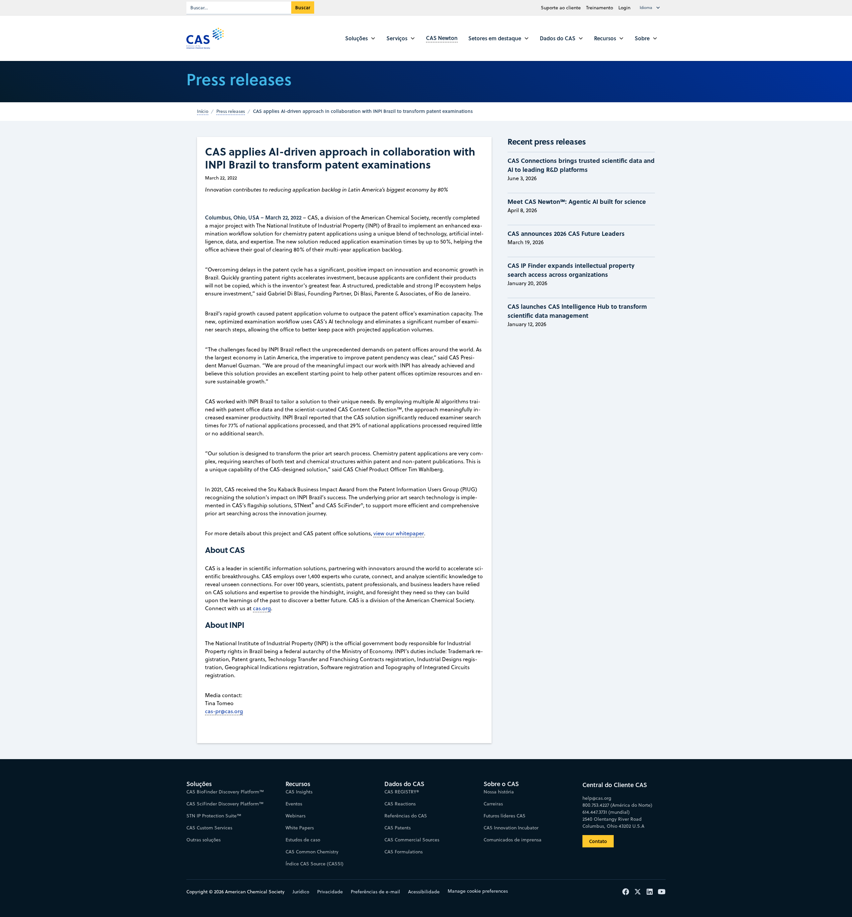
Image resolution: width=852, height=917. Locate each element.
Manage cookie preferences (478, 891)
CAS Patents (397, 827)
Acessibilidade (424, 891)
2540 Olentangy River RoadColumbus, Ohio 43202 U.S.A (613, 822)
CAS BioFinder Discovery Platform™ (225, 791)
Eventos (294, 803)
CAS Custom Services (209, 827)
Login (624, 7)
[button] (651, 7)
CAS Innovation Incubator (511, 827)
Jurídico (301, 891)
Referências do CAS (405, 815)
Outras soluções (203, 839)
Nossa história (499, 791)
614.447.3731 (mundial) (606, 812)
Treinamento (599, 7)
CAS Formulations (403, 851)
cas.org (262, 608)
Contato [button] (598, 841)
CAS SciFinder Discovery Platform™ (225, 803)
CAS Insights (299, 791)
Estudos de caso (303, 839)
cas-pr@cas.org (224, 711)
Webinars (296, 815)
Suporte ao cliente (561, 7)
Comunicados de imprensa (512, 839)
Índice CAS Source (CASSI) (314, 863)
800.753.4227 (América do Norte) (617, 805)
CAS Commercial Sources (411, 839)
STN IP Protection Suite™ (213, 815)
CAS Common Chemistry (312, 851)
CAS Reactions (400, 803)
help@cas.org (596, 798)
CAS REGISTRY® (401, 791)
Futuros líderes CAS (505, 815)
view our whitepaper (398, 533)
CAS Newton (442, 38)
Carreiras (493, 803)
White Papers (300, 827)
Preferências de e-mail (375, 891)
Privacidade (330, 891)
